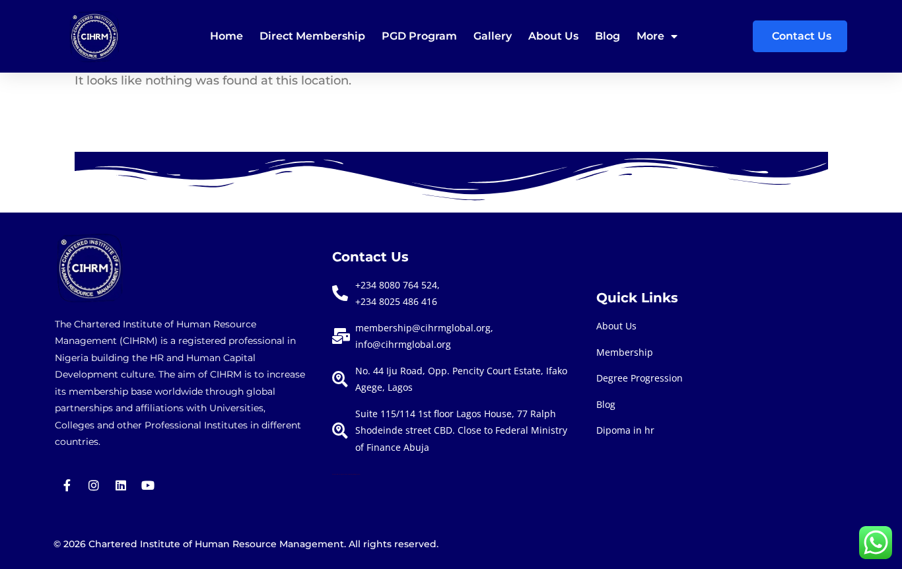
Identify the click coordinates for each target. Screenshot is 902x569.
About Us (553, 36)
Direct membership (312, 36)
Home (226, 36)
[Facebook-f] (67, 485)
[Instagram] (94, 485)
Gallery (492, 36)
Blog (607, 36)
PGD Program (419, 36)
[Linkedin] (121, 485)
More (650, 36)
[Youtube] (148, 485)
